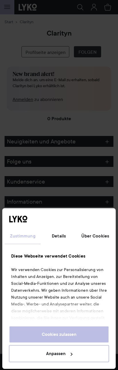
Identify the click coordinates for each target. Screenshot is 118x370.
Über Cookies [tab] (95, 236)
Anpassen (56, 353)
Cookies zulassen (59, 334)
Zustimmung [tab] (23, 236)
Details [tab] (59, 236)
